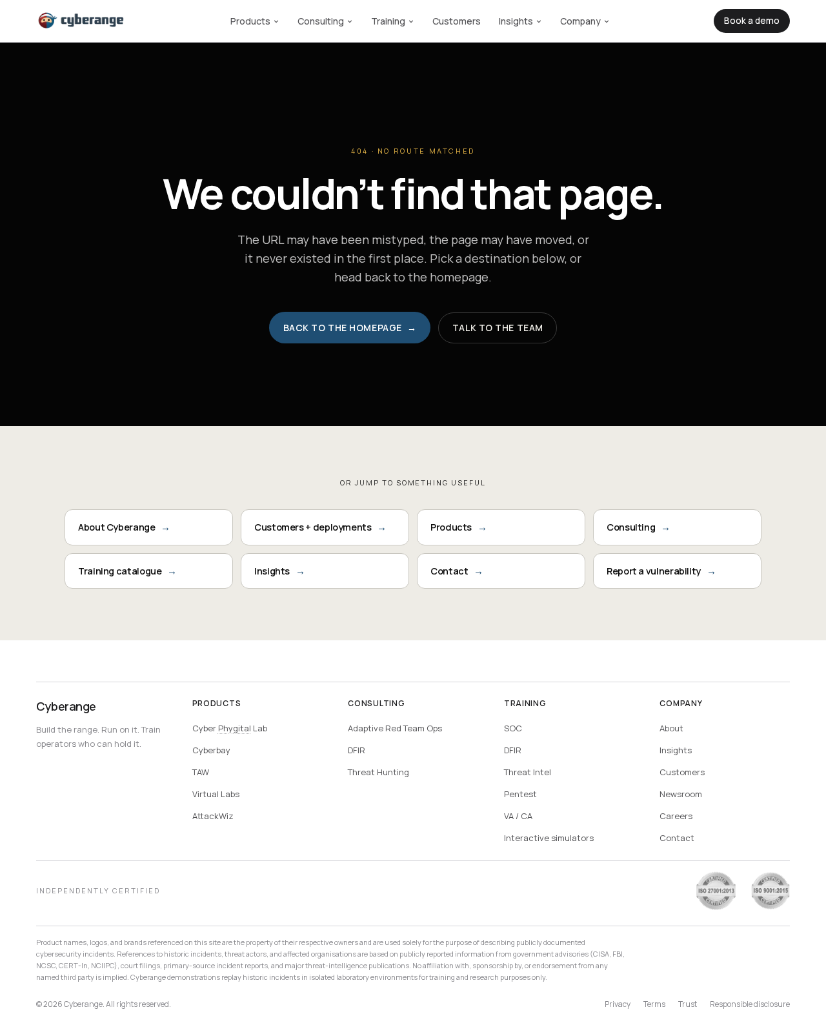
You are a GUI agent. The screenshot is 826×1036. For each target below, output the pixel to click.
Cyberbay (211, 750)
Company (580, 21)
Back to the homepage (350, 327)
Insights (516, 21)
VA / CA (518, 816)
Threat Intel (527, 772)
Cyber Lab (229, 728)
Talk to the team (497, 327)
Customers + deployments (320, 527)
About (671, 728)
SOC (513, 728)
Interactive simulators (549, 838)
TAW (200, 772)
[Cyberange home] (81, 21)
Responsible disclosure (750, 1004)
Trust (687, 1004)
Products (250, 21)
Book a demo (752, 20)
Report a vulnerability (661, 571)
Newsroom (681, 794)
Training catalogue (127, 571)
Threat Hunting (378, 772)
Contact (456, 571)
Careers (676, 816)
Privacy (617, 1004)
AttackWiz (213, 816)
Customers (456, 21)
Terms (654, 1004)
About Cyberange (124, 527)
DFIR (356, 750)
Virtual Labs (215, 794)
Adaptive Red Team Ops (395, 728)
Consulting (320, 21)
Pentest (520, 794)
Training (388, 21)
